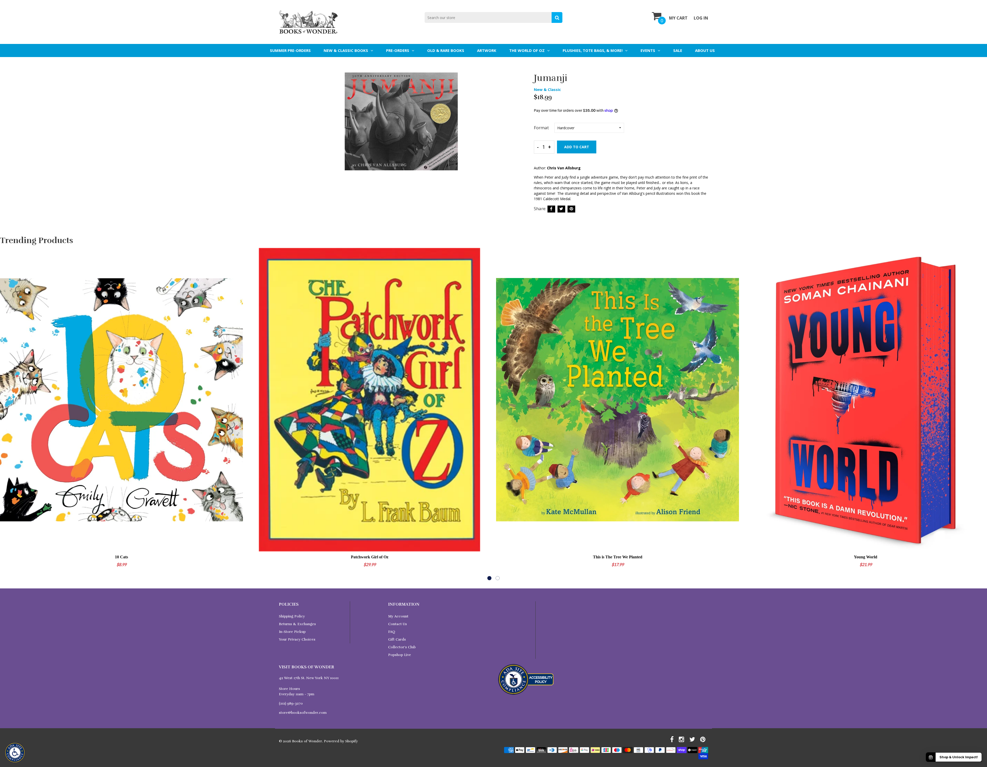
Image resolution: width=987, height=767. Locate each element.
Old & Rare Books (445, 50)
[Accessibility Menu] (15, 752)
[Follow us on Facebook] (551, 209)
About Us (705, 50)
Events (648, 50)
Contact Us (397, 624)
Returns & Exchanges (297, 624)
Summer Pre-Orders (290, 50)
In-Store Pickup (292, 632)
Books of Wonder (307, 741)
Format (541, 128)
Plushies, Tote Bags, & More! (593, 50)
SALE (677, 50)
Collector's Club (402, 647)
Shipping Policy (292, 616)
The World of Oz (527, 50)
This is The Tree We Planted (617, 557)
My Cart (678, 18)
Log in (701, 18)
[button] (489, 578)
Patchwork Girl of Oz (369, 557)
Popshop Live (399, 655)
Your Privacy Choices (297, 639)
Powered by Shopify (341, 741)
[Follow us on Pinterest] (571, 209)
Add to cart (576, 146)
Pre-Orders (397, 50)
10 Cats (121, 557)
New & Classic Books (346, 50)
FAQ (391, 632)
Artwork (486, 50)
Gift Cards (397, 639)
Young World (865, 557)
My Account (398, 616)
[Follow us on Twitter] (561, 209)
